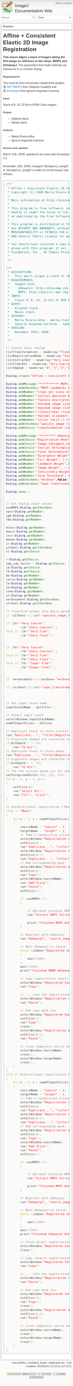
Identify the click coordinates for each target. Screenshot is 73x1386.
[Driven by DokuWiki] (36, 1377)
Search (34, 17)
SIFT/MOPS (14, 86)
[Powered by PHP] (29, 1373)
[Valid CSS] (59, 1373)
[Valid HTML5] (44, 1373)
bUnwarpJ (13, 90)
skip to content (63, 3)
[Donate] (14, 1373)
